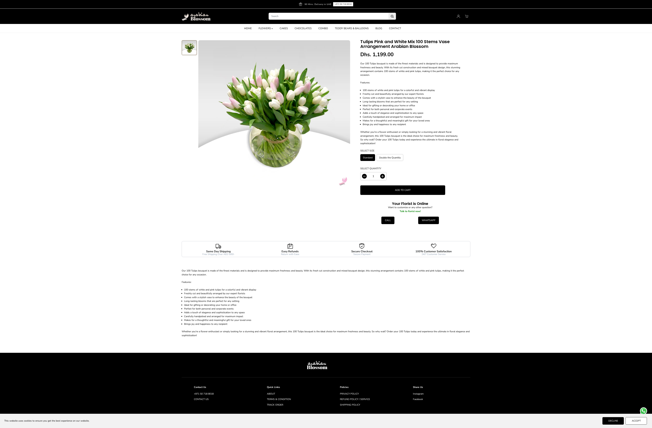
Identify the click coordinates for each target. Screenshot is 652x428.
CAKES (284, 28)
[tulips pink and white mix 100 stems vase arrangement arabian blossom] (274, 114)
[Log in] (458, 16)
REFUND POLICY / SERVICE (355, 399)
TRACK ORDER (275, 404)
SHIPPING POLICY (350, 404)
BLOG (378, 28)
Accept (636, 420)
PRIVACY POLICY (349, 393)
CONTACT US (201, 399)
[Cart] (466, 16)
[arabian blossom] (196, 16)
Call (388, 220)
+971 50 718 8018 (204, 393)
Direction (457, 4)
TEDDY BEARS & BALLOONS (352, 28)
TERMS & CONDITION (279, 399)
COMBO (323, 28)
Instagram (418, 393)
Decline (613, 420)
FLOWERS (265, 28)
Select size (367, 150)
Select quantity (370, 168)
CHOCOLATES (303, 28)
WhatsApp (428, 220)
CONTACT (395, 28)
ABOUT (271, 393)
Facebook (418, 399)
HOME (248, 28)
